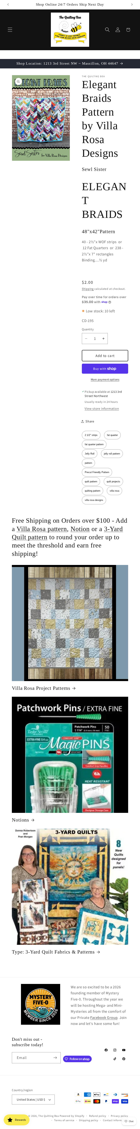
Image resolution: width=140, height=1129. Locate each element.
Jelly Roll (89, 453)
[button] (10, 30)
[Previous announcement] (8, 5)
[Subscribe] (55, 1057)
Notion (80, 529)
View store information (102, 408)
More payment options (105, 379)
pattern (88, 463)
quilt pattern (91, 481)
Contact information (115, 1120)
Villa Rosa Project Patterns (41, 688)
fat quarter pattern (94, 444)
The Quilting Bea (48, 1116)
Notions (20, 820)
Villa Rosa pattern (42, 529)
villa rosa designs (94, 500)
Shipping (88, 288)
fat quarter (112, 435)
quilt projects (113, 481)
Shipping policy (88, 1120)
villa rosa (114, 490)
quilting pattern (92, 490)
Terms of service (64, 1120)
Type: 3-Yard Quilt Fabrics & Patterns (53, 952)
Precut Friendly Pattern (97, 472)
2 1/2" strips (91, 435)
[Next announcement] (132, 5)
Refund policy (97, 1116)
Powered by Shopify (72, 1116)
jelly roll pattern (112, 453)
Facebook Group (103, 1017)
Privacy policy (119, 1116)
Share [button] (89, 421)
